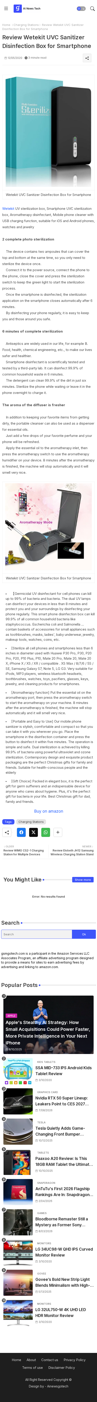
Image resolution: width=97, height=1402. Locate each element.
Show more (83, 879)
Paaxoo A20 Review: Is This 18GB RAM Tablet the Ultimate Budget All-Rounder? (63, 1161)
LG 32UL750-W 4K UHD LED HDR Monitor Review (60, 1312)
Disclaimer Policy (61, 1367)
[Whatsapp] (45, 832)
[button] (81, 8)
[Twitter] (33, 832)
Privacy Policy (74, 1360)
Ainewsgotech (57, 1386)
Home (6, 25)
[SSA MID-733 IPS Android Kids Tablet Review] (18, 1071)
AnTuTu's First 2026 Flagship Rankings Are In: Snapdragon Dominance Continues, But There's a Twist (62, 1192)
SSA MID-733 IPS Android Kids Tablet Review (63, 1071)
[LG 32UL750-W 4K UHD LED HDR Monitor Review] (18, 1313)
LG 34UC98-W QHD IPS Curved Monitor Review (64, 1252)
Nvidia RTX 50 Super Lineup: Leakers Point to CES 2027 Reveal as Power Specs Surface (61, 1101)
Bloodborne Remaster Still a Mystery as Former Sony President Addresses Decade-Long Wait (64, 1222)
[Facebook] (21, 832)
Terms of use (32, 1367)
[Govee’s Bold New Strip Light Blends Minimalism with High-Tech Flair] (18, 1283)
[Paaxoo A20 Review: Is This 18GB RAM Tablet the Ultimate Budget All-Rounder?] (18, 1162)
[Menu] (6, 8)
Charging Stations (26, 25)
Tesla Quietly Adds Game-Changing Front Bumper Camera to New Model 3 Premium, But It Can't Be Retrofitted (60, 1131)
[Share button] (57, 832)
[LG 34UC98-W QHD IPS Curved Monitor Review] (18, 1252)
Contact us (49, 1360)
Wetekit (8, 208)
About (31, 1360)
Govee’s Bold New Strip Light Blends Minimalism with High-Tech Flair (62, 1282)
